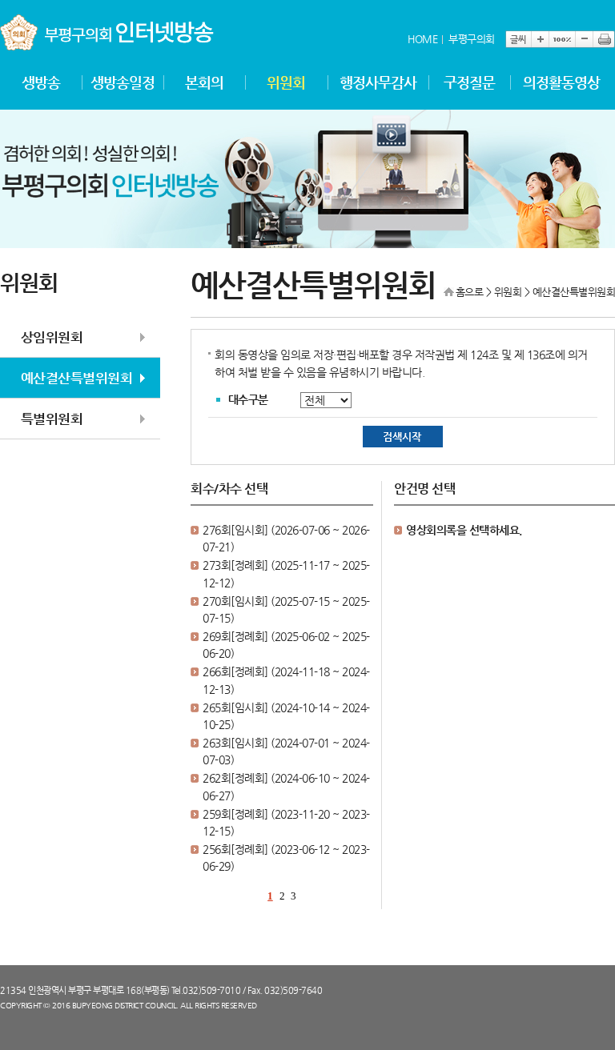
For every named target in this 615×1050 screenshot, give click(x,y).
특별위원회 (52, 419)
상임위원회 (52, 337)
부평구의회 (471, 39)
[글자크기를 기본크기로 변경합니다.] (562, 39)
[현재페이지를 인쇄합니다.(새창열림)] (604, 39)
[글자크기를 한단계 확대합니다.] (540, 39)
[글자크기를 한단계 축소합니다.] (584, 39)
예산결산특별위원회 (77, 378)
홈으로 (470, 292)
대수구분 (248, 399)
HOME (422, 39)
